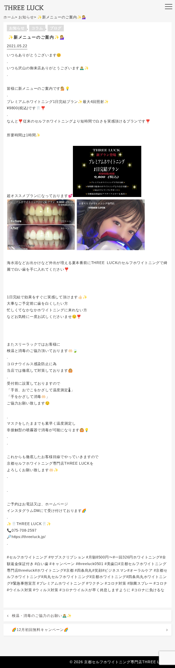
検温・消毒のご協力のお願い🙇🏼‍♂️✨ (42, 616)
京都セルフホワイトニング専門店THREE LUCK (126, 662)
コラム (37, 28)
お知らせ (17, 28)
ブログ (56, 28)
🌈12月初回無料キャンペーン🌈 (40, 630)
